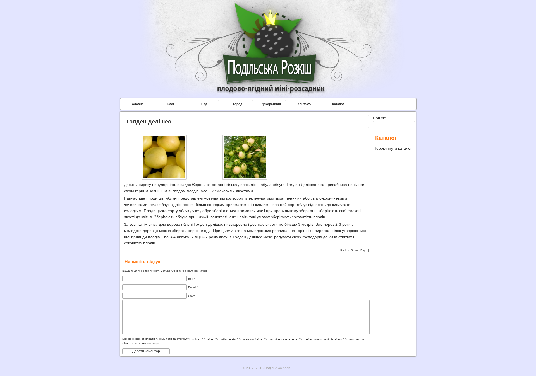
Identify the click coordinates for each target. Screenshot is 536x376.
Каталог (338, 104)
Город (237, 104)
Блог (170, 104)
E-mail (193, 287)
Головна (137, 104)
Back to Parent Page (353, 250)
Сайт (191, 295)
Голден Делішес (148, 121)
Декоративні (271, 104)
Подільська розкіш (268, 9)
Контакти (305, 104)
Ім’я (191, 278)
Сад (204, 104)
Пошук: (379, 118)
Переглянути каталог (393, 148)
